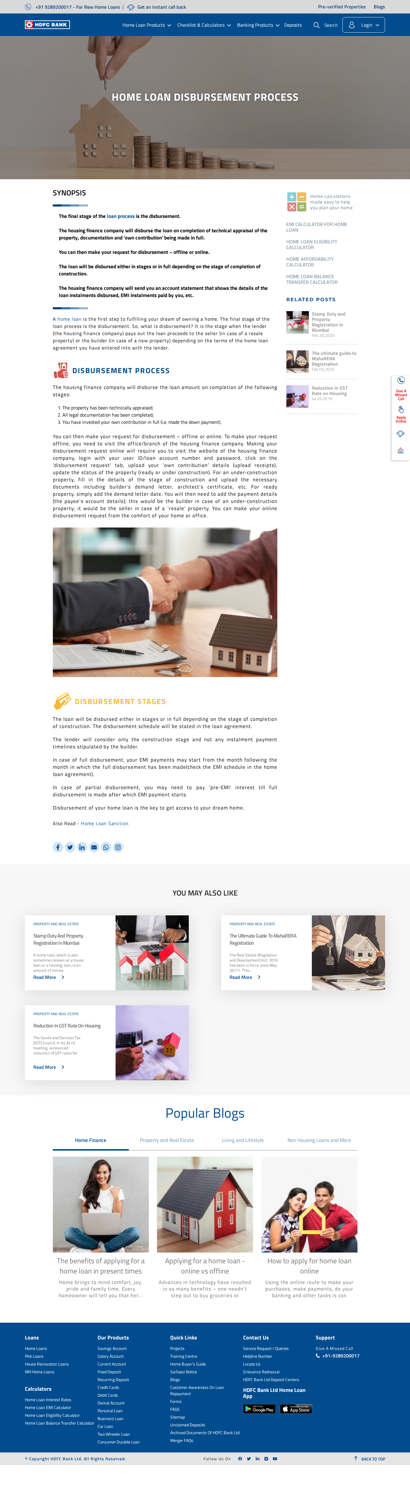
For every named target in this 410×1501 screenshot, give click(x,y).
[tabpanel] (205, 1231)
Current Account (112, 1364)
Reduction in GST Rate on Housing (330, 390)
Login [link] (366, 24)
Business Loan (111, 1418)
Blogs (379, 6)
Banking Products (255, 24)
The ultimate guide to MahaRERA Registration (334, 358)
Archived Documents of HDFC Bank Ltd (205, 1432)
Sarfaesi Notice (183, 1372)
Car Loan (105, 1426)
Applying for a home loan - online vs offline (205, 1265)
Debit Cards (108, 1395)
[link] (240, 1459)
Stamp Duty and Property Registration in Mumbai (328, 322)
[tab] (91, 1140)
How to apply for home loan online (309, 1265)
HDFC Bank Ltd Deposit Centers (271, 1379)
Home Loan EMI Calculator (48, 1407)
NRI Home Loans (39, 1372)
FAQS (175, 1409)
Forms (176, 1401)
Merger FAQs (181, 1440)
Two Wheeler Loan (114, 1434)
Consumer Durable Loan (119, 1442)
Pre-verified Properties (342, 6)
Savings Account (112, 1348)
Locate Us (252, 1364)
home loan (70, 318)
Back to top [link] (372, 1459)
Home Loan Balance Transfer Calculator (312, 279)
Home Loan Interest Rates (48, 1399)
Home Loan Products (143, 24)
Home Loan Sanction (105, 823)
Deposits (293, 24)
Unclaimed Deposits (187, 1425)
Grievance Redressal (261, 1372)
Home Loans (36, 1348)
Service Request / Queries (266, 1348)
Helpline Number (257, 1356)
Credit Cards (108, 1387)
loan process (121, 216)
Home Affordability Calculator (310, 261)
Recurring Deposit (113, 1379)
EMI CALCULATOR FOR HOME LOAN (316, 227)
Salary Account (111, 1356)
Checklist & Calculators (201, 24)
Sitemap (177, 1417)
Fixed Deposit (109, 1372)
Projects (177, 1348)
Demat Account (111, 1403)
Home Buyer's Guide (188, 1364)
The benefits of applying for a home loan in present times (101, 1265)
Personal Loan (110, 1410)
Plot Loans (34, 1356)
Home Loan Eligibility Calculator (311, 244)
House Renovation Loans (47, 1364)
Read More (44, 977)
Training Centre (183, 1356)
